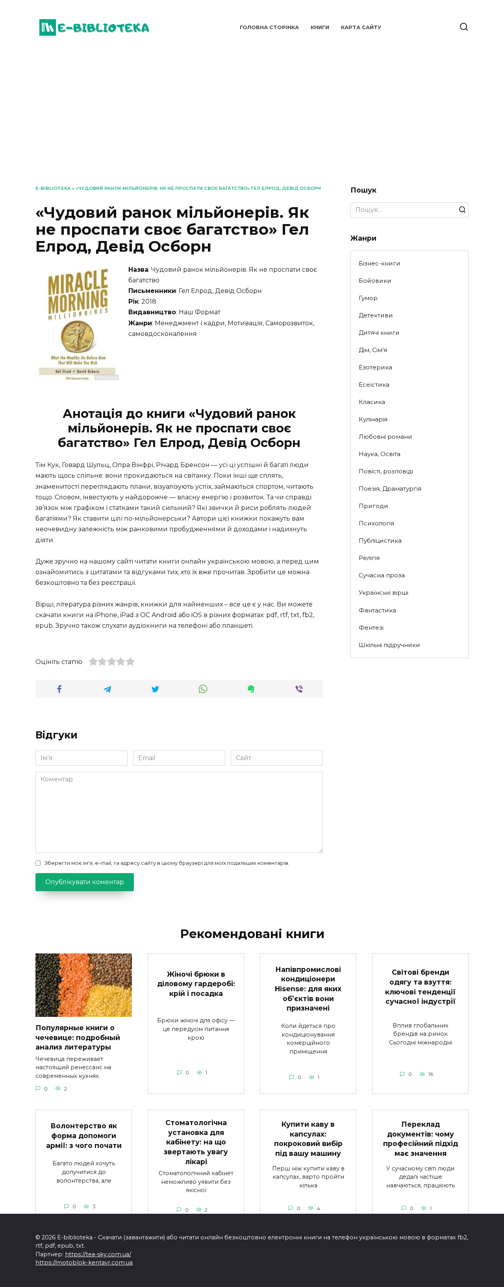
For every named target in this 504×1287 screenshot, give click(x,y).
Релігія (369, 558)
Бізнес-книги (379, 263)
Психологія (376, 523)
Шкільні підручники (389, 645)
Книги (320, 27)
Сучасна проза (382, 575)
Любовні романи (385, 436)
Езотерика (375, 367)
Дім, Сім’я (373, 350)
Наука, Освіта (379, 454)
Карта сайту (361, 27)
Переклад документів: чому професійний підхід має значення (420, 1138)
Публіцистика (380, 540)
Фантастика (377, 610)
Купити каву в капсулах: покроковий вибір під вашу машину (308, 1138)
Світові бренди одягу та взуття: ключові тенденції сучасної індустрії (420, 986)
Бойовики (375, 280)
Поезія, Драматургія (390, 488)
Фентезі (371, 627)
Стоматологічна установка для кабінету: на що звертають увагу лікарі (196, 1142)
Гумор (368, 298)
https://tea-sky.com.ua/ (98, 1254)
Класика (372, 402)
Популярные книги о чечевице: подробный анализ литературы (77, 1037)
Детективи (376, 315)
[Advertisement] (252, 106)
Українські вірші (383, 592)
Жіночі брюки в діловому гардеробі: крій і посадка (196, 983)
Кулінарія (373, 419)
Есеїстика (374, 384)
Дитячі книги (379, 332)
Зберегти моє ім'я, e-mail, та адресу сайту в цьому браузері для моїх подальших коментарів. (166, 863)
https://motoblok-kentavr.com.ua (84, 1262)
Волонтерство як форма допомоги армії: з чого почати (84, 1135)
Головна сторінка (269, 27)
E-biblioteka (53, 188)
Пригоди (373, 506)
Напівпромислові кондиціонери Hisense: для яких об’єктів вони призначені (308, 989)
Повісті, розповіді (386, 471)
